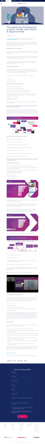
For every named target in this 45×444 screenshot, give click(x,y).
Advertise (20, 428)
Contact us (9, 355)
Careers (12, 428)
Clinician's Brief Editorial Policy (37, 426)
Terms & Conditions (27, 442)
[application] (22, 283)
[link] (8, 437)
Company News (13, 429)
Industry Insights (21, 429)
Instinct (23, 442)
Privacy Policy (31, 442)
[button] (22, 284)
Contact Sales (21, 430)
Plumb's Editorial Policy (37, 427)
